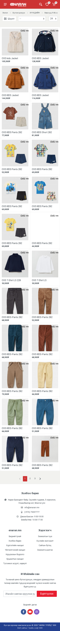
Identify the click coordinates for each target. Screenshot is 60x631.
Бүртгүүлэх (46, 593)
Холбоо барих (15, 541)
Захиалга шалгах (45, 550)
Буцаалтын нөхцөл (15, 559)
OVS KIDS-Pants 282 (12, 317)
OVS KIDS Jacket (40, 58)
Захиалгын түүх (45, 536)
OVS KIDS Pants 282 (12, 132)
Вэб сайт (21, 628)
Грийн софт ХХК (35, 628)
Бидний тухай (15, 536)
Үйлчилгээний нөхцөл (15, 550)
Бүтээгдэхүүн (19, 13)
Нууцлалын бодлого (15, 554)
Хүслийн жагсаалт (44, 541)
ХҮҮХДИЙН (35, 13)
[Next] (40, 478)
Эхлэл (5, 13)
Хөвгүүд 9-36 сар (51, 13)
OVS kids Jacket (10, 58)
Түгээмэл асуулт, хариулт (15, 563)
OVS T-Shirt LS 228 (11, 280)
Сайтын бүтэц (45, 545)
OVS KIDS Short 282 (42, 132)
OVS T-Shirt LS (39, 280)
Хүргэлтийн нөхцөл (15, 545)
